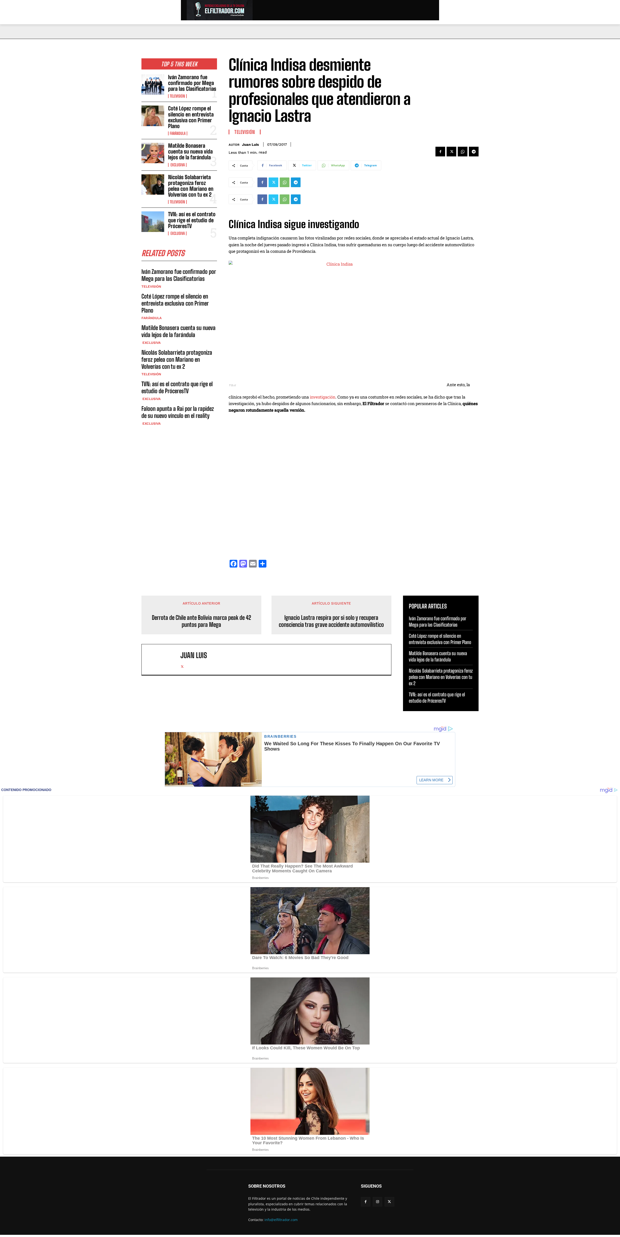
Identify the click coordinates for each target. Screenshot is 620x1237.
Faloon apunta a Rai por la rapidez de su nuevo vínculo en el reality (177, 412)
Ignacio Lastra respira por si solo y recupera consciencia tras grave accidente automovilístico (331, 621)
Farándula (178, 133)
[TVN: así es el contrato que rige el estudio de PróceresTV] (152, 221)
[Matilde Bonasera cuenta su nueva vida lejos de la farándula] (152, 153)
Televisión (177, 96)
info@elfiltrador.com (281, 1219)
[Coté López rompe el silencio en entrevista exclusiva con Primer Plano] (152, 116)
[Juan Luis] (163, 659)
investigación (322, 397)
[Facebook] (440, 151)
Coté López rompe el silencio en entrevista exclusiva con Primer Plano (191, 117)
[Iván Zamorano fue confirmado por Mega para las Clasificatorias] (152, 84)
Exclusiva (177, 165)
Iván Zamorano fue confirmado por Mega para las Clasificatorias (192, 83)
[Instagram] (377, 1201)
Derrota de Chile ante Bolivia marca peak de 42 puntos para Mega (201, 621)
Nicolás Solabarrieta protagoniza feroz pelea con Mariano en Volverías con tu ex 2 (190, 186)
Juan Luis (250, 144)
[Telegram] (474, 151)
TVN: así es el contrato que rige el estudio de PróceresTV (192, 220)
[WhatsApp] (462, 151)
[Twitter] (451, 151)
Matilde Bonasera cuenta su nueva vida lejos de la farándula (190, 151)
